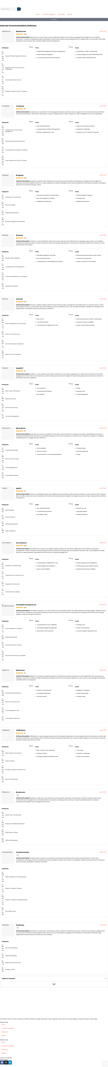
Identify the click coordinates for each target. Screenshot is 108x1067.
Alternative (61, 14)
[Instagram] (6, 1062)
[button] (105, 978)
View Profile (102, 31)
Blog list (70, 14)
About (37, 14)
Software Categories (49, 14)
